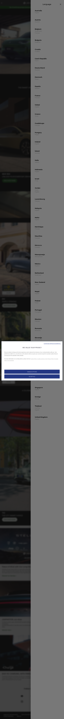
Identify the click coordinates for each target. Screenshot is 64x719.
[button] (52, 343)
